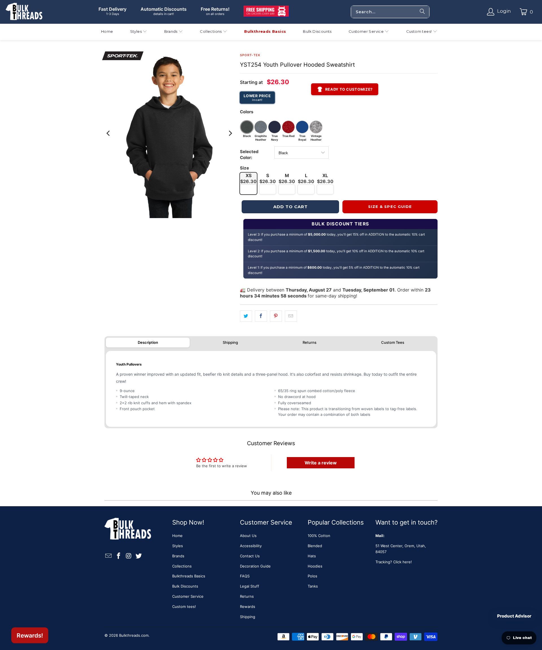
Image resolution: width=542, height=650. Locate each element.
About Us (248, 535)
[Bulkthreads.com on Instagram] (128, 556)
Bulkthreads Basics (188, 576)
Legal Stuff (249, 586)
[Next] (230, 133)
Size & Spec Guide (390, 206)
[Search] (422, 12)
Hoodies (315, 566)
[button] (138, 32)
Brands (178, 556)
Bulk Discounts (185, 586)
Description (148, 342)
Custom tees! (184, 606)
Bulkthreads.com (133, 635)
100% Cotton (319, 535)
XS (248, 178)
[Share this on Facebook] (261, 316)
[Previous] (108, 133)
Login (504, 11)
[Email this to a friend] (291, 316)
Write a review (321, 463)
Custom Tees (392, 342)
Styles (177, 546)
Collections (182, 566)
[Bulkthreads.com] (24, 12)
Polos (312, 576)
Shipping (230, 342)
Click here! (402, 562)
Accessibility (251, 546)
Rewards (247, 606)
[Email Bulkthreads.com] (108, 556)
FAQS (245, 576)
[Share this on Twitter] (246, 316)
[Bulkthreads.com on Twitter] (139, 556)
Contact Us (250, 556)
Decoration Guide (255, 566)
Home (177, 535)
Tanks (313, 586)
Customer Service (188, 596)
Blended (315, 546)
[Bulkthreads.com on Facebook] (119, 556)
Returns (309, 342)
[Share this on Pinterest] (276, 316)
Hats (312, 556)
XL (325, 178)
